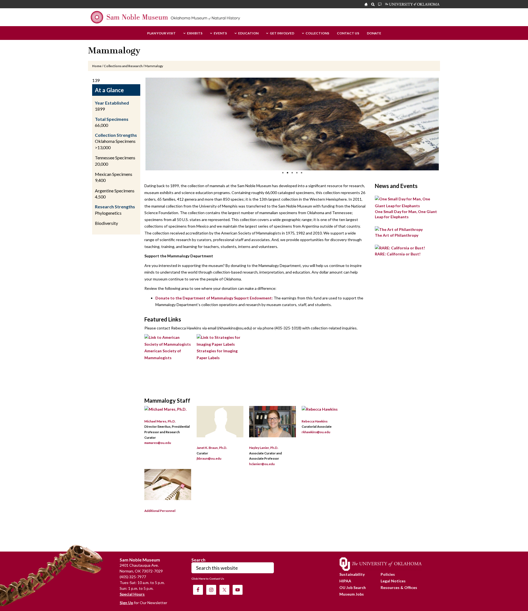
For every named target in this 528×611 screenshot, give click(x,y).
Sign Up (126, 602)
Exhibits (194, 33)
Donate (374, 33)
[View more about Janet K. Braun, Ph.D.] (220, 435)
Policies (388, 574)
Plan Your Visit (161, 33)
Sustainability (352, 574)
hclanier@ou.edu (262, 464)
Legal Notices (393, 581)
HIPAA (345, 581)
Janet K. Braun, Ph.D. (212, 447)
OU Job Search (352, 587)
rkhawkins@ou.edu (316, 432)
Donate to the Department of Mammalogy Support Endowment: (214, 298)
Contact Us (348, 33)
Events (220, 33)
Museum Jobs (351, 594)
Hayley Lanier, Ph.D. (263, 447)
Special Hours (132, 594)
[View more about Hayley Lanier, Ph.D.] (272, 435)
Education (248, 33)
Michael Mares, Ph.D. (160, 421)
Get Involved (282, 33)
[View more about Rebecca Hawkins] (320, 409)
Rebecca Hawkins (315, 421)
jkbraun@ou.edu (209, 458)
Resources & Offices (399, 587)
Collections (317, 33)
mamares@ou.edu (157, 442)
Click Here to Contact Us (207, 578)
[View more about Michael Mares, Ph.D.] (165, 409)
